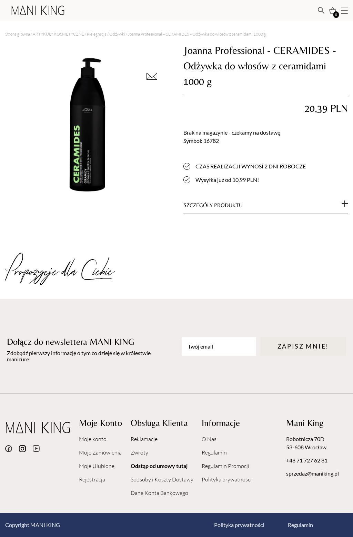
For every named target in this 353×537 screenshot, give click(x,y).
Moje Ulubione (96, 465)
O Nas (209, 439)
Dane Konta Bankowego (159, 492)
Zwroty (139, 452)
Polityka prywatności (227, 479)
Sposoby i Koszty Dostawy (162, 479)
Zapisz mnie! (303, 346)
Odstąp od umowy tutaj (159, 465)
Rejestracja (92, 479)
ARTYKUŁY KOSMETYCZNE (58, 34)
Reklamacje (144, 439)
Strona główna (17, 34)
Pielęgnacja (97, 34)
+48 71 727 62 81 (306, 460)
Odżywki (117, 34)
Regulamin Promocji (225, 465)
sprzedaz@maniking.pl (312, 473)
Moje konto (93, 439)
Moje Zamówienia (100, 452)
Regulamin (214, 452)
